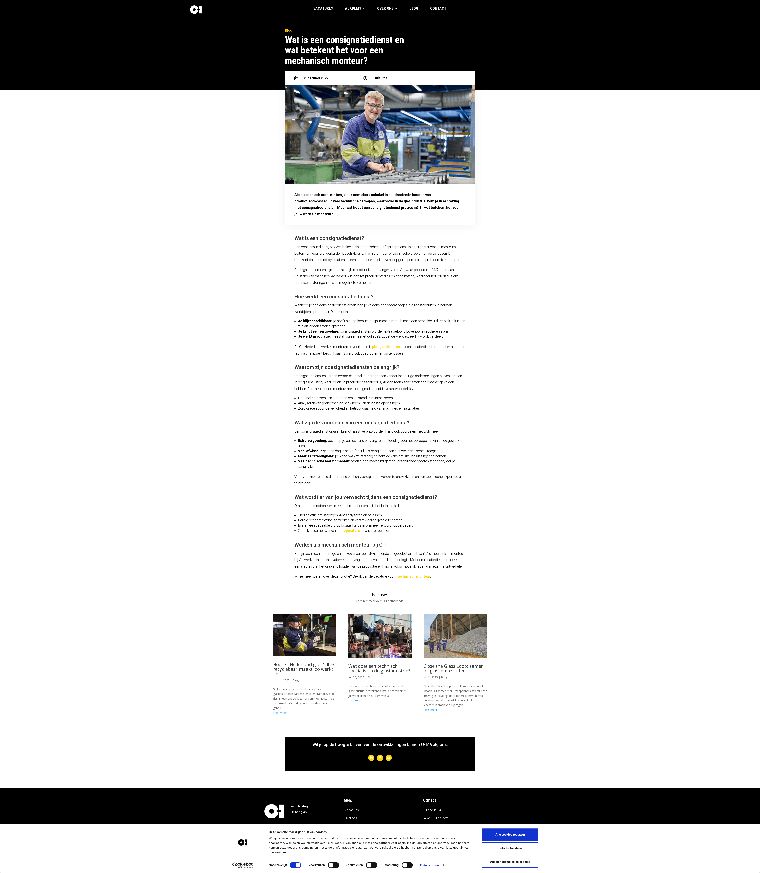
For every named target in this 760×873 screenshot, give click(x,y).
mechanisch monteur (413, 576)
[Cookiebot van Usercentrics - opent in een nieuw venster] (242, 865)
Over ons (385, 8)
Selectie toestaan (510, 848)
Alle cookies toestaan (510, 834)
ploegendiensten (386, 347)
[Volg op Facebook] (380, 758)
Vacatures (323, 8)
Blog (414, 8)
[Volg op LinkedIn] (371, 758)
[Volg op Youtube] (389, 758)
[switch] (333, 865)
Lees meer (280, 713)
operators (352, 530)
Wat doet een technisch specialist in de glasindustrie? (379, 668)
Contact (438, 8)
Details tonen (429, 865)
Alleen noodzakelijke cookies (510, 861)
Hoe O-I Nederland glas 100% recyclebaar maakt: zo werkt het (303, 669)
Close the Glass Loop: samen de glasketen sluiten (454, 668)
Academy (353, 8)
